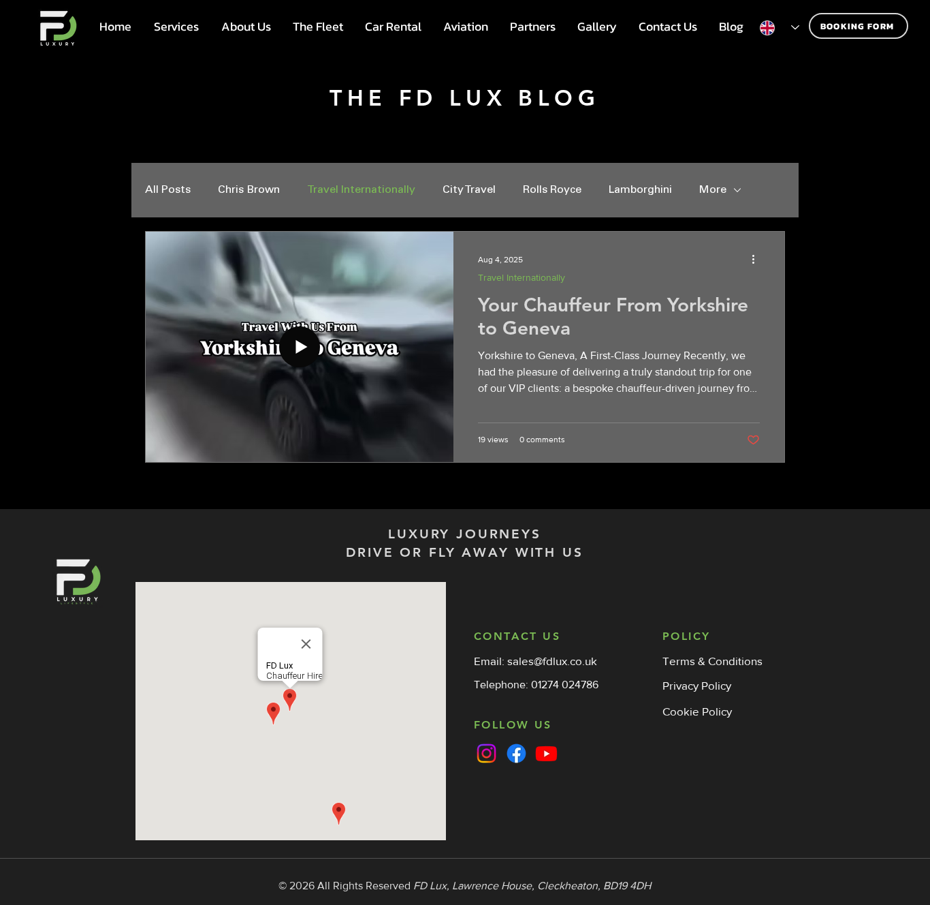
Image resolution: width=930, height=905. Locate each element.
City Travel (469, 190)
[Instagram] (486, 753)
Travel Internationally (361, 190)
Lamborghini (640, 190)
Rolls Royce (552, 190)
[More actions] (758, 259)
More (712, 190)
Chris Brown (249, 190)
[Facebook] (516, 753)
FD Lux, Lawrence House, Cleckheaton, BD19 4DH (532, 885)
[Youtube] (546, 753)
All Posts (168, 190)
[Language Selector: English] (779, 27)
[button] (176, 26)
